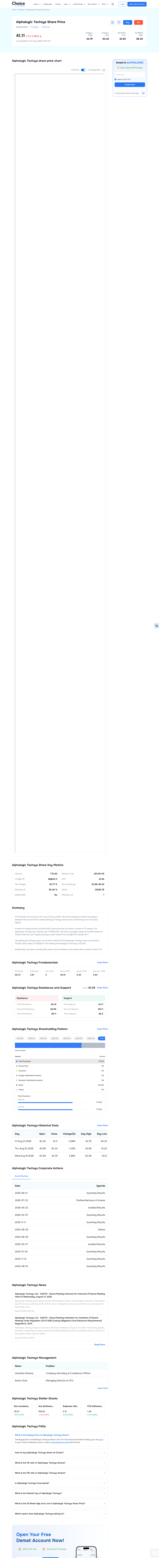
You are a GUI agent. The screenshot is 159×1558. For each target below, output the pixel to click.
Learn (66, 4)
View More (102, 962)
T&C (129, 79)
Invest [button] (36, 4)
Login (122, 4)
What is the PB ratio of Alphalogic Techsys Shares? (40, 1473)
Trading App (47, 4)
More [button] (104, 4)
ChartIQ (75, 70)
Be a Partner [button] (92, 4)
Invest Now (130, 84)
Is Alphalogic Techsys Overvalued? (32, 1483)
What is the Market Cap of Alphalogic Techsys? (38, 1493)
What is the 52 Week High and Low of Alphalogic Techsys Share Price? (50, 1503)
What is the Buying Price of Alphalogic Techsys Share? (42, 1435)
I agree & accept (124, 79)
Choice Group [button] (78, 4)
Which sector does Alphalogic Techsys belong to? (39, 1514)
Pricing (57, 4)
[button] (112, 22)
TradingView (94, 70)
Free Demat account (60, 1442)
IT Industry (34, 27)
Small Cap (45, 27)
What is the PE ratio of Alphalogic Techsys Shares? (40, 1463)
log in (100, 1439)
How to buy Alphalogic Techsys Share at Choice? (39, 1452)
